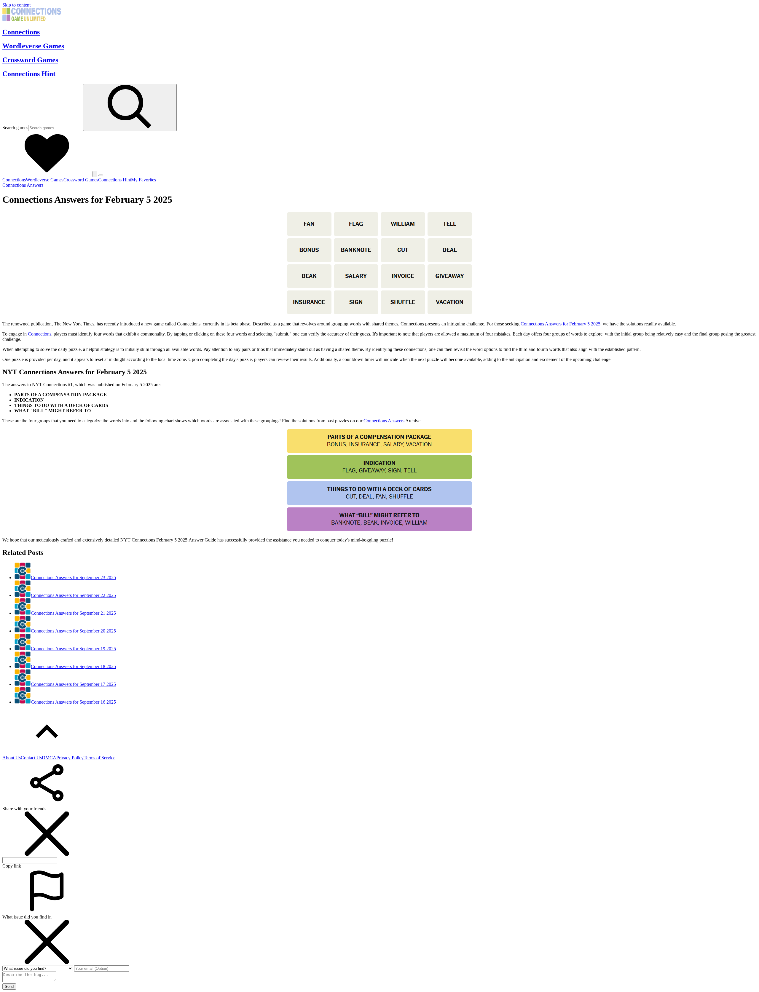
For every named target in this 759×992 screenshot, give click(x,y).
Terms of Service (99, 757)
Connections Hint (28, 74)
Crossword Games (30, 60)
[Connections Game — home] (31, 19)
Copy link (11, 865)
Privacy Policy (70, 757)
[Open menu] (100, 175)
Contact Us (31, 757)
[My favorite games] (46, 173)
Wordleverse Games (33, 46)
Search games (15, 127)
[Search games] (130, 107)
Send (9, 986)
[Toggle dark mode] (95, 174)
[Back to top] (46, 752)
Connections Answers (22, 185)
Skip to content (16, 4)
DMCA (49, 757)
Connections (21, 32)
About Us (11, 757)
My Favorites (143, 179)
